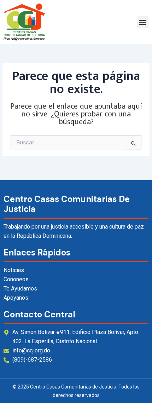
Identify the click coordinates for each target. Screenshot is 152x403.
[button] (142, 22)
